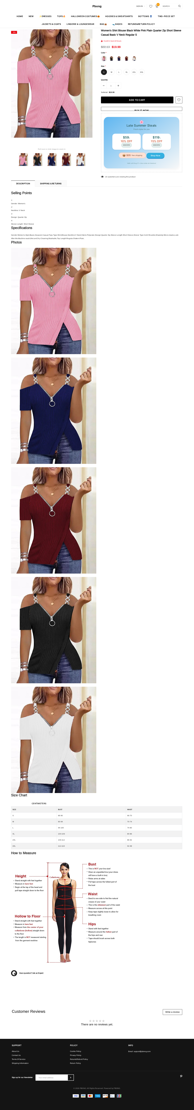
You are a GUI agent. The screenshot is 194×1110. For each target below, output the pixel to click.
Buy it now (141, 110)
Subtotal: (104, 92)
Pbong (97, 6)
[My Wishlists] (150, 6)
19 (106, 177)
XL (127, 72)
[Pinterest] (181, 1076)
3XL (141, 72)
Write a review (172, 1012)
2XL (134, 72)
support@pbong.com (142, 1051)
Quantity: (104, 80)
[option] (51, 83)
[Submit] (71, 1077)
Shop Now (155, 155)
